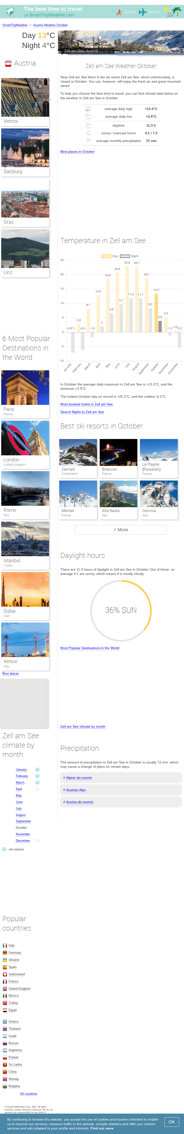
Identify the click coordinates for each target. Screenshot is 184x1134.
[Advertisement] (121, 190)
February (22, 776)
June (19, 802)
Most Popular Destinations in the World (89, 648)
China (13, 1071)
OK (171, 1121)
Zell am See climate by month (82, 726)
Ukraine (14, 960)
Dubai (10, 611)
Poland (13, 1057)
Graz (9, 222)
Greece (14, 1021)
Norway (14, 1079)
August (21, 815)
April (19, 789)
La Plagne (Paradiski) (151, 467)
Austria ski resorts (79, 802)
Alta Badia (111, 510)
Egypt (13, 1010)
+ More (121, 529)
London (11, 460)
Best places (10, 673)
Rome (10, 510)
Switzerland (17, 974)
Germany (15, 952)
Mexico (14, 995)
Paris (9, 409)
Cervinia (149, 510)
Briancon (109, 469)
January (21, 769)
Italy (6, 515)
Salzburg (13, 171)
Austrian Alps (76, 790)
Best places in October (77, 151)
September (23, 821)
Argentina (15, 1050)
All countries (28, 1094)
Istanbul (12, 560)
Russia (13, 1043)
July (19, 808)
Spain (13, 967)
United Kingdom (15, 464)
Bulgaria (14, 1086)
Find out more (102, 1128)
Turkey (8, 565)
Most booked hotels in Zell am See (86, 404)
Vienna (11, 121)
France (8, 414)
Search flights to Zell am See (82, 412)
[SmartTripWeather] (92, 18)
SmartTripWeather (15, 25)
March (20, 782)
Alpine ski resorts (79, 778)
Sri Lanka (15, 1064)
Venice (10, 661)
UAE (6, 616)
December (23, 840)
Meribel (68, 510)
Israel (12, 1036)
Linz (8, 272)
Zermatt (68, 469)
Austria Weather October (50, 25)
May (19, 795)
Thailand (14, 1028)
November (23, 834)
